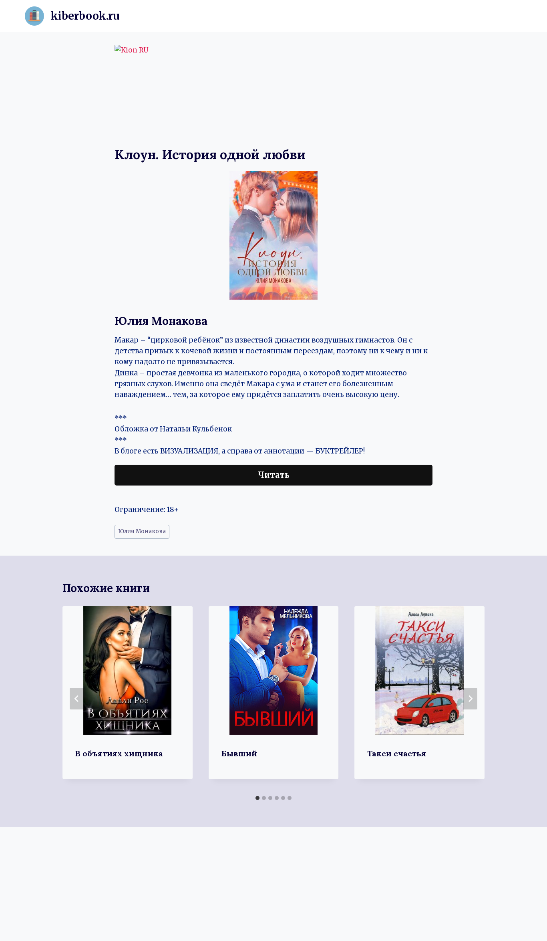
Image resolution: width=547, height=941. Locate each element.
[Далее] (470, 698)
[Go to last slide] (77, 698)
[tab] (257, 798)
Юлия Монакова (142, 531)
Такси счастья (396, 753)
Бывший (239, 753)
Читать (274, 475)
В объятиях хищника (119, 753)
